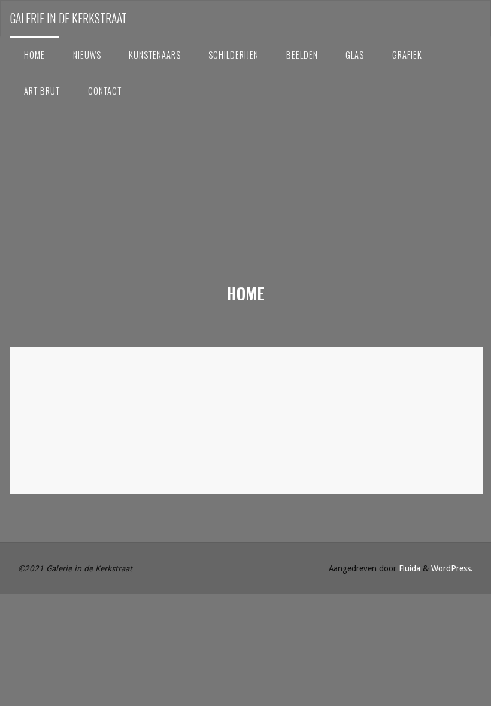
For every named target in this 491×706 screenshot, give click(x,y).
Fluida (408, 568)
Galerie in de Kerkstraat (68, 18)
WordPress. (452, 568)
